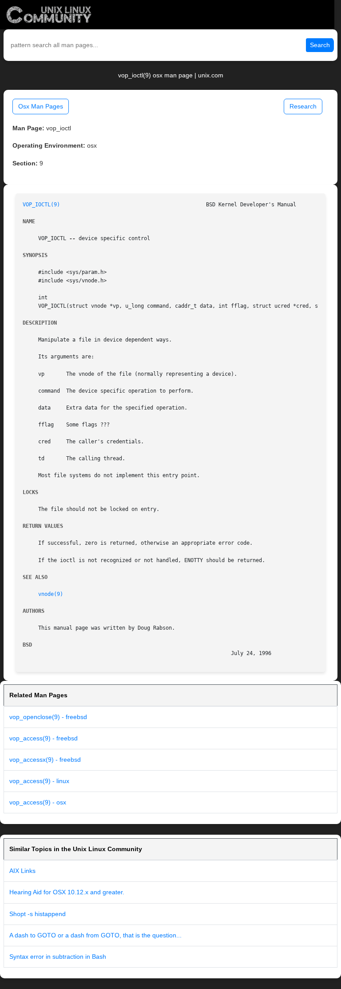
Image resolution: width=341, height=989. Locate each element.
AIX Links (22, 870)
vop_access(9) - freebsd (43, 738)
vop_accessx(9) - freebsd (45, 759)
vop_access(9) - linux (39, 780)
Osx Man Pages (40, 106)
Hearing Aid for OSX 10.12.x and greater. (66, 892)
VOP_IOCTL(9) (41, 204)
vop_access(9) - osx (37, 802)
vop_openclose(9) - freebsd (48, 716)
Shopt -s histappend (37, 913)
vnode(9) (50, 594)
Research (303, 106)
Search (320, 44)
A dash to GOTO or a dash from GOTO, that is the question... (95, 935)
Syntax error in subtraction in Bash (57, 956)
